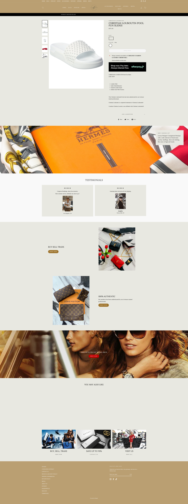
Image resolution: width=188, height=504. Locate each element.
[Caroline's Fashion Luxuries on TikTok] (116, 479)
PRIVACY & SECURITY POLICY (49, 474)
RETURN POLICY (46, 478)
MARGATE (44, 491)
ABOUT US (44, 483)
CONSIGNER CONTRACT (48, 469)
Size (110, 35)
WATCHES (73, 1)
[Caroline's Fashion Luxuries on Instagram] (110, 479)
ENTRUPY (44, 486)
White (110, 45)
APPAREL (79, 1)
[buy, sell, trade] (59, 439)
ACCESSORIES (65, 1)
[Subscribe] (131, 474)
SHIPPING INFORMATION (48, 476)
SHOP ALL (129, 454)
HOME (43, 1)
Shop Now (103, 305)
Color (113, 42)
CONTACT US (45, 471)
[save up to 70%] (94, 439)
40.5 (111, 38)
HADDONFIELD (46, 488)
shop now (53, 251)
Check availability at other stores (119, 60)
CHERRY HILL (45, 493)
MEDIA (85, 1)
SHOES (59, 1)
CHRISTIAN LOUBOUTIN (116, 20)
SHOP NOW (93, 356)
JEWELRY (53, 1)
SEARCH (44, 466)
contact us (94, 454)
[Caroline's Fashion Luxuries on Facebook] (113, 479)
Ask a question (127, 114)
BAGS (47, 1)
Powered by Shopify (94, 498)
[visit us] (129, 439)
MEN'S (90, 1)
